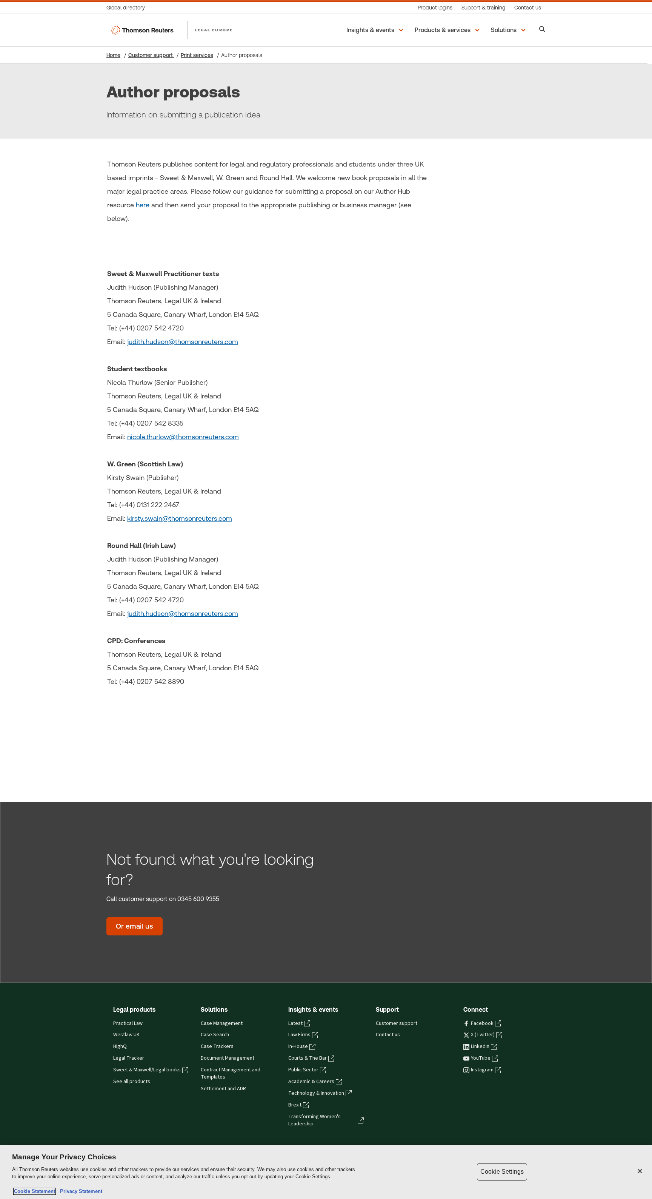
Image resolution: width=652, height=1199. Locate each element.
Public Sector (303, 1069)
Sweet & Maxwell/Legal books (147, 1069)
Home (113, 55)
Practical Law (128, 1023)
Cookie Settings (502, 1171)
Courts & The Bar (307, 1058)
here (142, 205)
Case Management (222, 1023)
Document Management (227, 1058)
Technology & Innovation (316, 1093)
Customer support (151, 55)
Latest (295, 1023)
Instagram (482, 1069)
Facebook (482, 1023)
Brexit (294, 1105)
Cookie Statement (34, 1191)
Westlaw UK (126, 1034)
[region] (326, 1172)
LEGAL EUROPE (214, 29)
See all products (131, 1081)
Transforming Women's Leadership (314, 1120)
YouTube (481, 1058)
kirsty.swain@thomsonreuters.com (179, 518)
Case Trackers (217, 1046)
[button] (376, 30)
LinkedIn (480, 1046)
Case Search (215, 1034)
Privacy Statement (79, 1191)
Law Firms (299, 1034)
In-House (298, 1046)
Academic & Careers (311, 1081)
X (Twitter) (483, 1034)
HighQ (120, 1046)
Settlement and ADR (223, 1088)
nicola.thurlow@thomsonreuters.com (183, 437)
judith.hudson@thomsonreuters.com (182, 342)
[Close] (640, 1171)
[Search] (542, 30)
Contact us (388, 1034)
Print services (197, 55)
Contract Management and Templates (230, 1073)
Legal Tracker (128, 1058)
